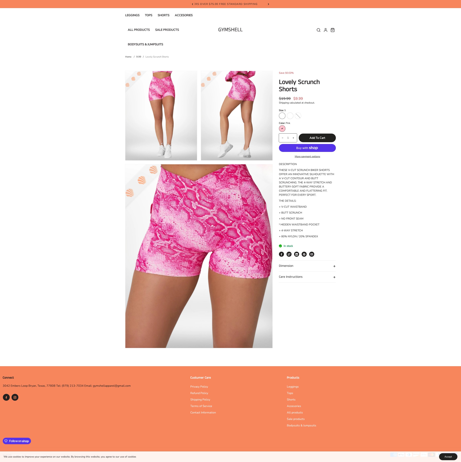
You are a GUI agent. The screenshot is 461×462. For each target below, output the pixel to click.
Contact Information (203, 413)
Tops (290, 393)
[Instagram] (15, 397)
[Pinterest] (304, 254)
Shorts (291, 400)
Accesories (294, 406)
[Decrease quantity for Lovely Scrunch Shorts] (281, 138)
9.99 (138, 56)
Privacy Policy (199, 387)
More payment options (307, 156)
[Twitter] (289, 254)
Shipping (284, 102)
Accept (448, 456)
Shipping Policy (200, 400)
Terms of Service (201, 406)
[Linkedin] (296, 254)
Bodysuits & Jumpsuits (301, 425)
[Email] (311, 254)
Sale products (296, 419)
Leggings (293, 387)
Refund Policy (199, 393)
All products (295, 413)
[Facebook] (281, 254)
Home (128, 56)
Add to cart (317, 138)
